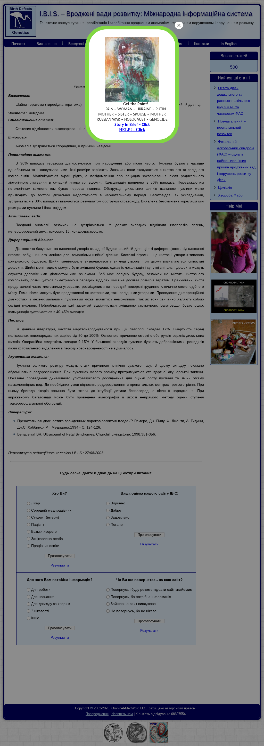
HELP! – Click (132, 129)
